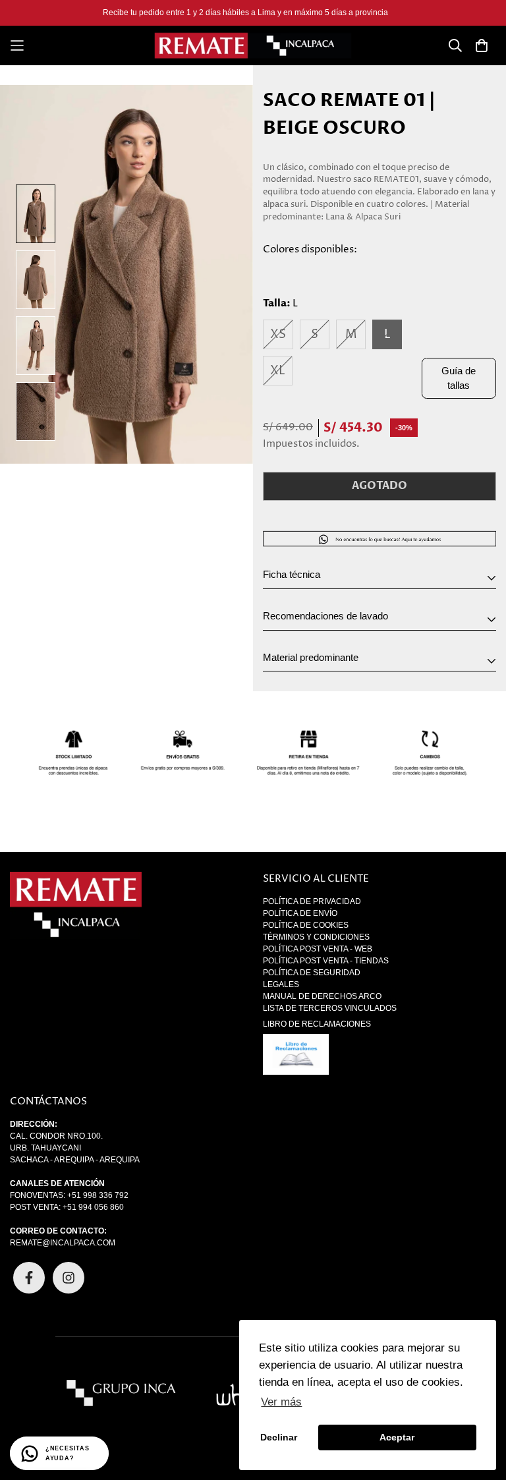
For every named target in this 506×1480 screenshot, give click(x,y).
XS (278, 334)
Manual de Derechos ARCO (322, 996)
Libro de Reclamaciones (317, 1024)
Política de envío (300, 913)
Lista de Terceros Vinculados (330, 1008)
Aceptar (397, 1437)
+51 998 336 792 (97, 1195)
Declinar (278, 1437)
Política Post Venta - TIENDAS (326, 960)
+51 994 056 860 (93, 1207)
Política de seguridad (311, 972)
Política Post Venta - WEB (317, 948)
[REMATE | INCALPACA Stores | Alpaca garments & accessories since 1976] (253, 45)
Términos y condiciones (316, 937)
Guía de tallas (458, 378)
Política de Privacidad (312, 901)
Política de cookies (306, 925)
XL (277, 370)
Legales (281, 984)
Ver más (281, 1402)
